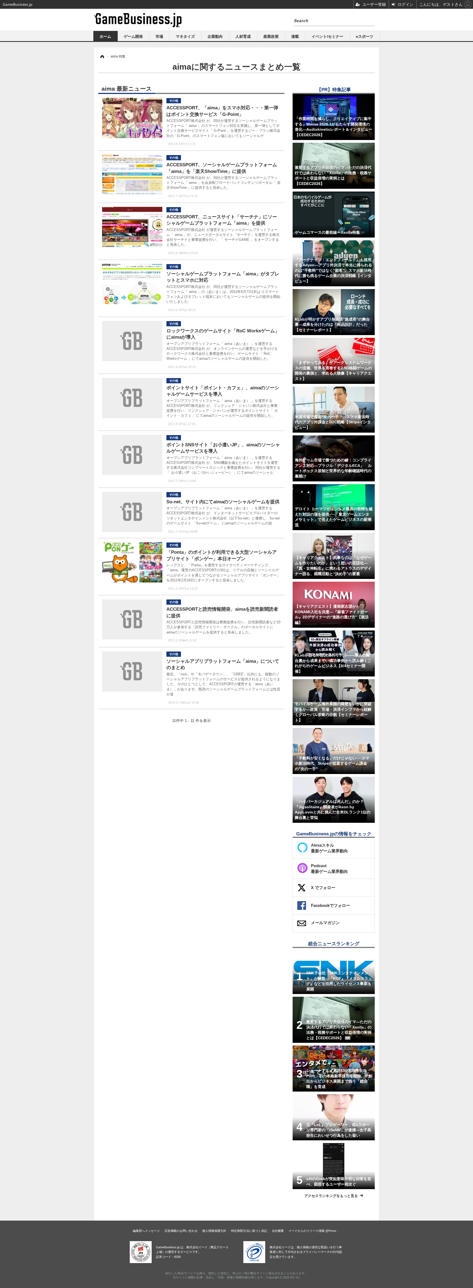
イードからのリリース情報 (307, 1230)
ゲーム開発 (133, 36)
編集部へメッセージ (146, 1230)
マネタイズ (185, 36)
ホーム (105, 36)
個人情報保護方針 (214, 1230)
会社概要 (278, 1230)
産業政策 (271, 36)
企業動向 (215, 36)
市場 (159, 36)
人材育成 (243, 36)
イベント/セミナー (327, 36)
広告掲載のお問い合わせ (181, 1230)
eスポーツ (364, 36)
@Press (330, 1230)
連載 (295, 36)
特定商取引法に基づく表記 (249, 1230)
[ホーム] (101, 56)
